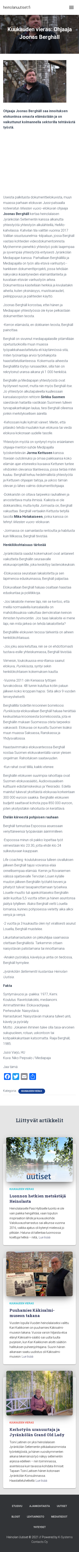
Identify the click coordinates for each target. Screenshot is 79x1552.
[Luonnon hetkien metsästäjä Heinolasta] (39, 1159)
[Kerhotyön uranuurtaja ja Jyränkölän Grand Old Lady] (39, 1392)
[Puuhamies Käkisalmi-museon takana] (39, 1273)
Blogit (16, 1516)
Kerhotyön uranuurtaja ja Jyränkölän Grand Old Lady (36, 1432)
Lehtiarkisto (35, 1516)
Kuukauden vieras (31, 1091)
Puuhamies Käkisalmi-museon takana (32, 1313)
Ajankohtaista (39, 1506)
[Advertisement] (39, 164)
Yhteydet (39, 1527)
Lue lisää (44, 1237)
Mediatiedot (59, 1516)
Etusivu (17, 1506)
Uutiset (62, 1506)
